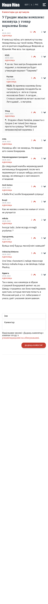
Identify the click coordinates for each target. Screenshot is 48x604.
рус (36, 4)
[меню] (44, 5)
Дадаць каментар (34, 345)
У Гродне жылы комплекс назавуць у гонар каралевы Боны (23, 21)
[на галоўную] (10, 5)
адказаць (7, 36)
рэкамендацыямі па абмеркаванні (20, 337)
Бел (26, 4)
